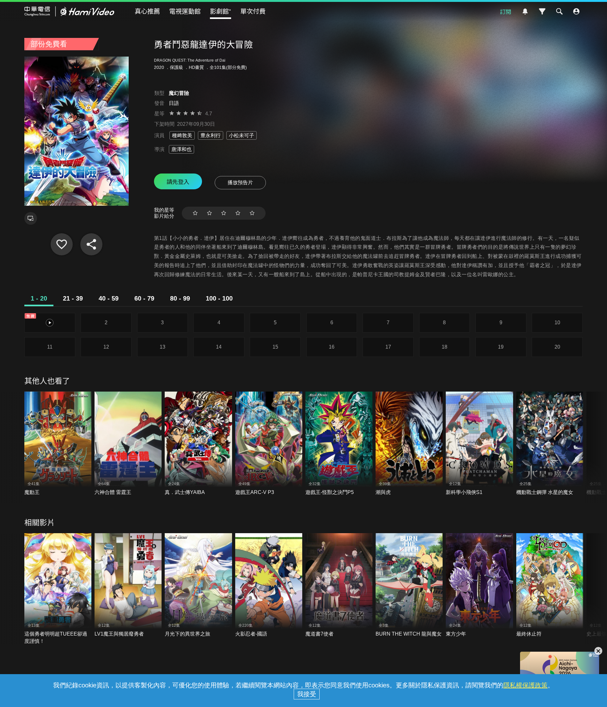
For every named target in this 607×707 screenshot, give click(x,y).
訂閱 (505, 11)
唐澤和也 (181, 149)
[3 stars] (224, 213)
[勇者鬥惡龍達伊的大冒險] (62, 244)
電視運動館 (185, 10)
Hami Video (69, 11)
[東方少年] (479, 585)
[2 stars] (209, 213)
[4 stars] (238, 213)
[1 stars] (195, 213)
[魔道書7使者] (338, 585)
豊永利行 (210, 135)
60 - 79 (144, 298)
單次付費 (253, 10)
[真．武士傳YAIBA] (198, 444)
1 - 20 (39, 298)
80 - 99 (180, 298)
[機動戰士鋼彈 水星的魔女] (549, 444)
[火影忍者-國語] (268, 585)
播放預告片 (240, 182)
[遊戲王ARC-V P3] (268, 444)
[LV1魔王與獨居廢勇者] (128, 585)
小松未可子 (241, 135)
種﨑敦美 (182, 135)
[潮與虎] (409, 444)
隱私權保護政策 (525, 685)
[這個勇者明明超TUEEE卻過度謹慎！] (57, 589)
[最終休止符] (549, 585)
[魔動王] (57, 444)
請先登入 (178, 181)
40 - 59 (109, 298)
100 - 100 (219, 298)
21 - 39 (73, 298)
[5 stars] (252, 213)
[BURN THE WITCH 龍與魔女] (409, 585)
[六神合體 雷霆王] (128, 444)
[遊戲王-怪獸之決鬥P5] (338, 444)
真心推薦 (147, 10)
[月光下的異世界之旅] (198, 585)
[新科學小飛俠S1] (479, 444)
